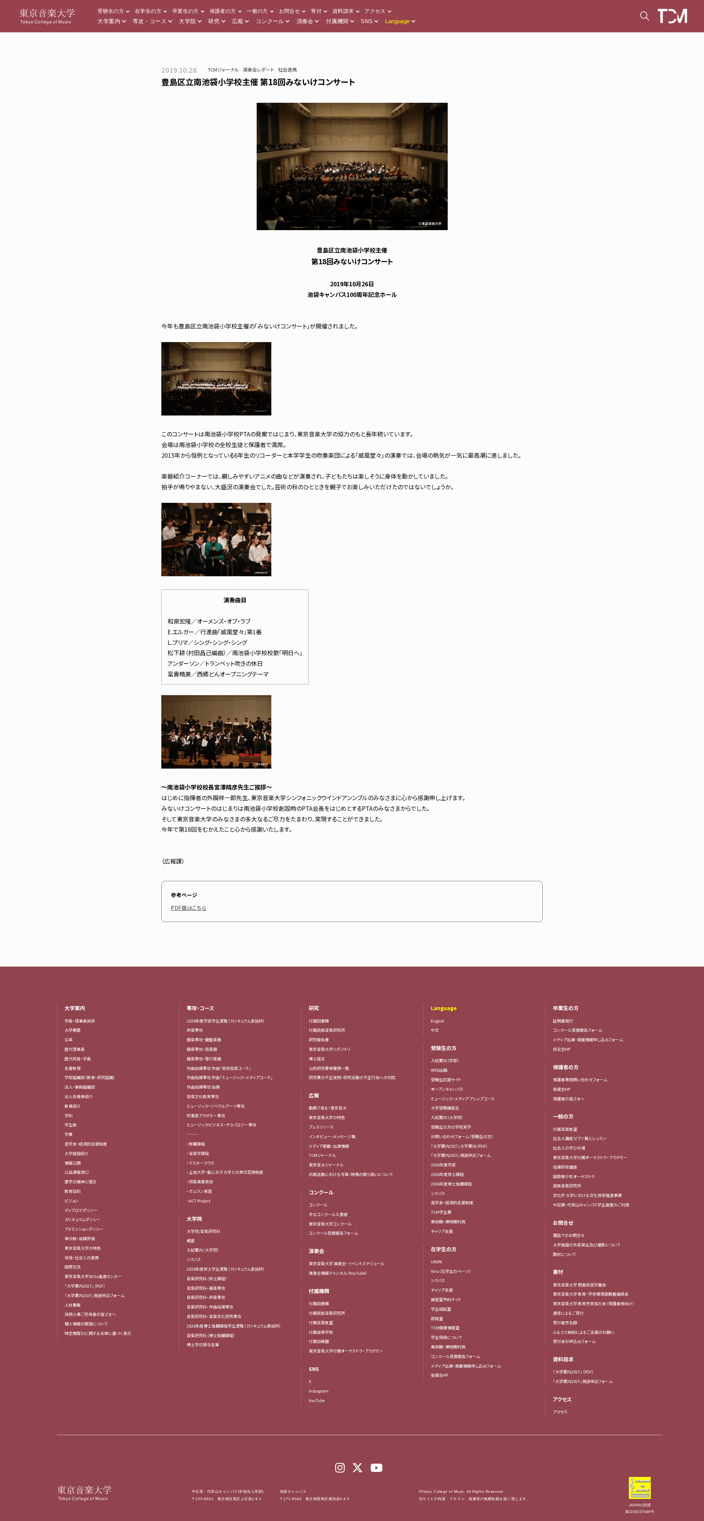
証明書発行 (563, 1021)
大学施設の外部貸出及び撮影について (586, 1245)
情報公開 (73, 1163)
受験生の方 (111, 11)
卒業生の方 (185, 11)
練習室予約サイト (446, 1299)
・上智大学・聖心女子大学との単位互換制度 (225, 1172)
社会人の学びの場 (569, 1148)
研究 (214, 21)
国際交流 (73, 1267)
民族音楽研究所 (567, 1185)
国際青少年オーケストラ (574, 1176)
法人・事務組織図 (80, 1087)
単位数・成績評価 (80, 1238)
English (437, 1021)
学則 (69, 1115)
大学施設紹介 (77, 1153)
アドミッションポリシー (84, 1229)
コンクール (270, 21)
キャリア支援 (442, 1231)
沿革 (69, 1039)
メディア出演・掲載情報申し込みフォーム (466, 1366)
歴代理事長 (75, 1049)
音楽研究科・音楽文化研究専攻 (214, 1316)
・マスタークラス (200, 1163)
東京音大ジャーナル (326, 1165)
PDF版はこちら (188, 907)
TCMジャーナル (223, 69)
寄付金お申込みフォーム (574, 1341)
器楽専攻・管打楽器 (206, 1058)
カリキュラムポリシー (82, 1219)
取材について (564, 1254)
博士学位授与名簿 (203, 1344)
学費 (69, 1134)
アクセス (374, 11)
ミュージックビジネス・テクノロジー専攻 (221, 1125)
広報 (237, 21)
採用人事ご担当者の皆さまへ (90, 1314)
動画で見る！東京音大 (327, 1108)
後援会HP (439, 1375)
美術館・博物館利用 (448, 1221)
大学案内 (109, 21)
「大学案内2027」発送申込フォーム (94, 1295)
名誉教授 (73, 1068)
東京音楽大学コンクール (330, 1224)
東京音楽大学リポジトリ (330, 1049)
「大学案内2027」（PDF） (85, 1286)
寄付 (316, 11)
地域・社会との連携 (82, 1257)
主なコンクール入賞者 (328, 1214)
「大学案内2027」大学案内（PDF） (459, 1146)
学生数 (71, 1125)
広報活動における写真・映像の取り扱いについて (351, 1174)
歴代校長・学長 (78, 1058)
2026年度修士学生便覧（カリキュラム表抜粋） (226, 1269)
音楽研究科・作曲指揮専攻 (210, 1307)
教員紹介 (73, 1106)
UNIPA (436, 1261)
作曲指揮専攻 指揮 (203, 1087)
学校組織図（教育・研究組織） (90, 1077)
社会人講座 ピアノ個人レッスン (579, 1138)
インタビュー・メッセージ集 (334, 1136)
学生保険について (446, 1337)
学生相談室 (441, 1309)
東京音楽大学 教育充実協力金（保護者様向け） (594, 1303)
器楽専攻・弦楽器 (204, 1049)
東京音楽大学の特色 (83, 1248)
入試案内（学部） (445, 1060)
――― (193, 1134)
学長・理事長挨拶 (80, 1021)
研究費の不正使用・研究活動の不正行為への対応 (352, 1077)
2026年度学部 (443, 1165)
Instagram (319, 1391)
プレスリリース (321, 1127)
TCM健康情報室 (445, 1328)
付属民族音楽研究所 (327, 1030)
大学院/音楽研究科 (203, 1231)
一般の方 (257, 11)
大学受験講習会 (445, 1108)
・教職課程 (196, 1144)
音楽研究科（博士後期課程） (211, 1335)
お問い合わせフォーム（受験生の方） (462, 1136)
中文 (435, 1030)
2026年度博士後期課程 (451, 1184)
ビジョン (72, 1201)
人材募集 (73, 1305)
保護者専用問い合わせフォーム (580, 1079)
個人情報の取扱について (86, 1323)
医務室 (437, 1318)
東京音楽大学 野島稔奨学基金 (579, 1285)
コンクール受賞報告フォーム (333, 1233)
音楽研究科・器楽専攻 (206, 1288)
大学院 (187, 21)
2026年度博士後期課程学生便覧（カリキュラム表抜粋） (234, 1326)
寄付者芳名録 (565, 1322)
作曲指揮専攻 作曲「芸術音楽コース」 (219, 1068)
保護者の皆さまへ (568, 1098)
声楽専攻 (195, 1030)
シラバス (194, 1259)
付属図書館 (319, 1021)
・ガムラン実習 (199, 1191)
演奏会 (305, 21)
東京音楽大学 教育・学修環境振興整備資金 (590, 1294)
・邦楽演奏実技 (200, 1181)
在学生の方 (148, 11)
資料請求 (343, 11)
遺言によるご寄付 (568, 1313)
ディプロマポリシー (81, 1210)
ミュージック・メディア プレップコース (463, 1098)
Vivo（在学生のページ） (451, 1271)
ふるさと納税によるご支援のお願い (583, 1332)
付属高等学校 (321, 1332)
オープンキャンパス (447, 1089)
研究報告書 (319, 1039)
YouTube (316, 1400)
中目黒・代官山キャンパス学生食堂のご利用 (591, 1205)
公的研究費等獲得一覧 (329, 1068)
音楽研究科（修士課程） (207, 1278)
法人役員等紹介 (79, 1096)
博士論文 (317, 1058)
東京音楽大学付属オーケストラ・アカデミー (346, 1351)
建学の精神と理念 (80, 1181)
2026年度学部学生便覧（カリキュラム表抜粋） (226, 1021)
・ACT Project (198, 1201)
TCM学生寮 (441, 1212)
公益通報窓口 (77, 1172)
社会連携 (287, 69)
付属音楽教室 (321, 1322)
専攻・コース (149, 21)
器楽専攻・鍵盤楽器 (206, 1039)
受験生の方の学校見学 (451, 1127)
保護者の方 (223, 11)
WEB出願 (439, 1070)
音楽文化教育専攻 (203, 1096)
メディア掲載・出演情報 (329, 1146)
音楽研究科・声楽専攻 (206, 1297)
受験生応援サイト (446, 1079)
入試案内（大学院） (203, 1250)
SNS (367, 21)
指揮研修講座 (565, 1167)
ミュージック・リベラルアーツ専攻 (216, 1106)
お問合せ (289, 11)
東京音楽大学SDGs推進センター (93, 1276)
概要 (191, 1241)
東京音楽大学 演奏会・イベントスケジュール (346, 1263)
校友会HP (561, 1049)
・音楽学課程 (198, 1153)
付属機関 (337, 21)
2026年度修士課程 (447, 1174)
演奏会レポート (258, 69)
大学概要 (73, 1030)
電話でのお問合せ (569, 1235)
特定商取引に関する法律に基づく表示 (98, 1333)
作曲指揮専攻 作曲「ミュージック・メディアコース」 (230, 1077)
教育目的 (73, 1191)
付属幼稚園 (319, 1341)
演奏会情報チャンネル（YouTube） (338, 1273)
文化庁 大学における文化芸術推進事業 (587, 1195)
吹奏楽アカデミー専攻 (206, 1115)
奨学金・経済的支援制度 (86, 1144)
